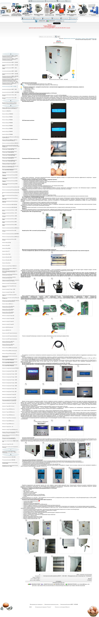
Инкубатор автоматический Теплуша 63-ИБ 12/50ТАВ (9, 172)
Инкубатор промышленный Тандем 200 (9, 397)
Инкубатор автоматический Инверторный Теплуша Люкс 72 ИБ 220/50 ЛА (9, 152)
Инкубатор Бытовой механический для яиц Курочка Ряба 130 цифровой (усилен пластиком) (9, 272)
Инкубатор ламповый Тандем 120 (8, 315)
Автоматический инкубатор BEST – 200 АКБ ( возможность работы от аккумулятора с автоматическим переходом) (10, 77)
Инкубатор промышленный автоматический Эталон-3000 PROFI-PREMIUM (9, 365)
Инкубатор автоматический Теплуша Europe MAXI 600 (10, 201)
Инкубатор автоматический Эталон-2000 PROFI (9, 222)
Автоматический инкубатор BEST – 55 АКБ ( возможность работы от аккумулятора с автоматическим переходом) (10, 56)
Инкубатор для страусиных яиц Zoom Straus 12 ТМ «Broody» (10, 298)
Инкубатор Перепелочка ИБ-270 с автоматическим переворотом (8, 345)
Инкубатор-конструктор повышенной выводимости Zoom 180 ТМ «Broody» (9, 438)
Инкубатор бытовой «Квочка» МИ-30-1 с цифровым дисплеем (9, 269)
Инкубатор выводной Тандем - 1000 (8, 289)
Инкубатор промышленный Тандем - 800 (9, 391)
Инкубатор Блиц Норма (6, 262)
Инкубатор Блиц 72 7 (6, 251)
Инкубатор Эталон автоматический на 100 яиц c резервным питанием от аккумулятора (10, 432)
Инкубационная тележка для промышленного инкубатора (10, 447)
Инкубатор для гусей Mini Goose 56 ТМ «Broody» (9, 295)
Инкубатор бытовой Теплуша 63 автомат (9, 283)
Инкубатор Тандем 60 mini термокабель (9, 417)
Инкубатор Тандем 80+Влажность (8, 423)
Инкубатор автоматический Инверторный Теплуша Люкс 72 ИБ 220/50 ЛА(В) (9, 155)
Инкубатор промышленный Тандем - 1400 (9, 376)
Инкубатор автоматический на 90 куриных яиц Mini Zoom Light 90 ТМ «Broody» (10, 166)
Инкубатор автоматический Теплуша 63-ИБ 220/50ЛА (9, 175)
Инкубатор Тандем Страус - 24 (7, 426)
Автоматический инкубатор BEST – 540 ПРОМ (10, 92)
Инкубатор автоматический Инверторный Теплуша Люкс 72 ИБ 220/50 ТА (9, 158)
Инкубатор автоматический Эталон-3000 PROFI (9, 225)
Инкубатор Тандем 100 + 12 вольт (8, 406)
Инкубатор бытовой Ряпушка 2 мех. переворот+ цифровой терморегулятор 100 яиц (10, 280)
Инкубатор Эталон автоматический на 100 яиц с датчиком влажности (10, 435)
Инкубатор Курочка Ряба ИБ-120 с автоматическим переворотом (8, 307)
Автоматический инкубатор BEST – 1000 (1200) (9, 68)
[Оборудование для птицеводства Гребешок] (35, 21)
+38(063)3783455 (72, 584)
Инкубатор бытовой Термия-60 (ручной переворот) (9, 286)
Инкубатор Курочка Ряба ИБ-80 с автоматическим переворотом (8, 312)
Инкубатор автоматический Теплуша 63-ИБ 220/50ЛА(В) (9, 178)
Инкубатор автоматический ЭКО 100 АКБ (9, 204)
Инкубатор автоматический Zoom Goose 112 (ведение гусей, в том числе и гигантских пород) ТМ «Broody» (10, 146)
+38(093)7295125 (52, 20)
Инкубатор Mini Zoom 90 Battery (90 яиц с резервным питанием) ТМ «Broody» (9, 140)
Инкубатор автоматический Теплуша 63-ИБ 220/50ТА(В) (9, 184)
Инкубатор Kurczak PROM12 (7, 116)
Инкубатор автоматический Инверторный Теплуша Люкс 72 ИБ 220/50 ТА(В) (9, 161)
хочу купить (37, 575)
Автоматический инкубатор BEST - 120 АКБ (10, 62)
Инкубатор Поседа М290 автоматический (9, 347)
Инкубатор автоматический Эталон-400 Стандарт (9, 231)
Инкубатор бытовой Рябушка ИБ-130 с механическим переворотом (9, 277)
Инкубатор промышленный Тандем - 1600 (9, 379)
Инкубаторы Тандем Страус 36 (7, 444)
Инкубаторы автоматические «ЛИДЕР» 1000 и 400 (10, 441)
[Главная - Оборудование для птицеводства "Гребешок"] (29, 1)
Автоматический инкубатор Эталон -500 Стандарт (9, 98)
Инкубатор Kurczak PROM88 (7, 134)
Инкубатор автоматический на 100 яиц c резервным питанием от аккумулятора (9, 163)
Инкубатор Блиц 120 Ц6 (6, 242)
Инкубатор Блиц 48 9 (6, 245)
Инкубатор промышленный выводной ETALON (10, 368)
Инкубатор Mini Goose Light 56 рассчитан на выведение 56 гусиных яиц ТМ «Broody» (10, 108)
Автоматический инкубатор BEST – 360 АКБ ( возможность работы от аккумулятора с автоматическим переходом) (10, 83)
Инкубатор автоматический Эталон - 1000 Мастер (9, 210)
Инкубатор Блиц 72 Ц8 (6, 254)
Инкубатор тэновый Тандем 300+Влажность (10, 429)
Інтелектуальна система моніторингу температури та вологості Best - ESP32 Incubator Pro (9, 452)
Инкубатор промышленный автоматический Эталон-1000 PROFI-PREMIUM (9, 359)
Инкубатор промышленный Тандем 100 (9, 394)
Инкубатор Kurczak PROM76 (7, 131)
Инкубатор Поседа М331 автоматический (9, 350)
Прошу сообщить (36, 577)
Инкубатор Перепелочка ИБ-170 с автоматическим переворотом (8, 342)
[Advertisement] (49, 32)
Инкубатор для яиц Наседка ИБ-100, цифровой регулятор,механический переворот (10, 301)
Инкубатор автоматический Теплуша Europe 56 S (10, 193)
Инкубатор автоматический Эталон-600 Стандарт (9, 239)
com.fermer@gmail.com (59, 20)
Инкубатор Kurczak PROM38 (7, 122)
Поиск (58, 36)
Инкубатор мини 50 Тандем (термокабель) (9, 338)
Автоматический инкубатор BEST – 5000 (9, 89)
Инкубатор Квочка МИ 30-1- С (7, 303)
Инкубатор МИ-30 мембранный (7, 327)
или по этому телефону (35, 580)
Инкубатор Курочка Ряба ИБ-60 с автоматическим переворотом (8, 310)
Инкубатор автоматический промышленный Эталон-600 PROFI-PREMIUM (9, 169)
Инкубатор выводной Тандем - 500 (8, 292)
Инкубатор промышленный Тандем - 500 (9, 388)
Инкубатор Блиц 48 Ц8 (6, 248)
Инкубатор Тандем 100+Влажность (8, 409)
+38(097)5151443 (48, 584)
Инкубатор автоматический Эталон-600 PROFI (10, 233)
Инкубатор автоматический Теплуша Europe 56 (10, 189)
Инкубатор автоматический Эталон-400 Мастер (10, 227)
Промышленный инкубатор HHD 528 (8, 459)
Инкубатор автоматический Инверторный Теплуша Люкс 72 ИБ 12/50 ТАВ (9, 149)
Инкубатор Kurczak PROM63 (7, 128)
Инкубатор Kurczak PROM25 (7, 119)
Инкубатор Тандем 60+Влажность (8, 420)
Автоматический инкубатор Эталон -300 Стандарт (9, 95)
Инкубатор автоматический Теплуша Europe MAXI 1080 (10, 199)
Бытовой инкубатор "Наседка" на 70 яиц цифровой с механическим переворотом (9, 103)
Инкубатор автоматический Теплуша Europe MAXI (10, 196)
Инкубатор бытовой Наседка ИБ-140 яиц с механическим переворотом (9, 274)
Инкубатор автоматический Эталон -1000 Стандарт (9, 216)
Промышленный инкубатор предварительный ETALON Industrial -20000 (10, 466)
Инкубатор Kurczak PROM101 (7, 113)
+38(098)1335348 (42, 20)
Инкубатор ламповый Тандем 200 (8, 318)
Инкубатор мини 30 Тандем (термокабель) (9, 333)
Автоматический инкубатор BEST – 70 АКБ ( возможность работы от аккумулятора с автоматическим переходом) (10, 59)
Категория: (77, 38)
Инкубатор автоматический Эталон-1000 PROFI (9, 219)
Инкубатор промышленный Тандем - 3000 (9, 385)
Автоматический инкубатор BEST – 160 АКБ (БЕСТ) (10, 74)
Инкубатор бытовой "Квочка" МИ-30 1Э (9, 265)
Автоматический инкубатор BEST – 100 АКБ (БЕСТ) (10, 65)
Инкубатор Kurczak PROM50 (7, 125)
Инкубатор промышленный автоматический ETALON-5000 (9, 356)
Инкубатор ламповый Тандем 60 (8, 321)
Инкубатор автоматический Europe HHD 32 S (10, 143)
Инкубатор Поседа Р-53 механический (9, 353)
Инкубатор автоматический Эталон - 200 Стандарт (9, 213)
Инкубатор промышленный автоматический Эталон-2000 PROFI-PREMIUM (9, 362)
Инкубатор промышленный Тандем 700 (9, 403)
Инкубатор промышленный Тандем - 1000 (9, 371)
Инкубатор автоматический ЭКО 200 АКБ (9, 207)
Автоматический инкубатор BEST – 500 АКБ (9, 86)
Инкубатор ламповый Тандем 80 (8, 324)
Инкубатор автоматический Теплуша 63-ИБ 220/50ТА (9, 181)
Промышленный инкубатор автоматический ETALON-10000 (9, 463)
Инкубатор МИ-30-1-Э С (6, 330)
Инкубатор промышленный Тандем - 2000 (9, 382)
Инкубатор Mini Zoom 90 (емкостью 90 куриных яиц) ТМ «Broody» (10, 137)
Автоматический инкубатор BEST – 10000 (9, 71)
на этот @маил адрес (35, 578)
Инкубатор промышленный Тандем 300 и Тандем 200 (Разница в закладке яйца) (9, 400)
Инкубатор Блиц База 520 (6, 257)
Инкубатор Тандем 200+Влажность (8, 414)
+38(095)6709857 (36, 584)
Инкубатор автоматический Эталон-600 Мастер (10, 236)
